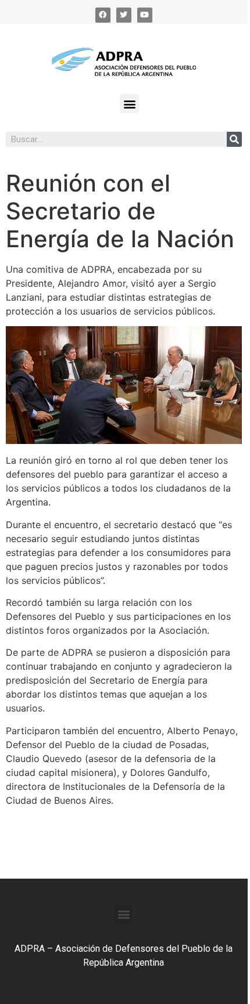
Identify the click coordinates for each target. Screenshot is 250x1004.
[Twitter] (123, 15)
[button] (129, 103)
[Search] (234, 139)
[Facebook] (102, 15)
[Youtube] (144, 15)
